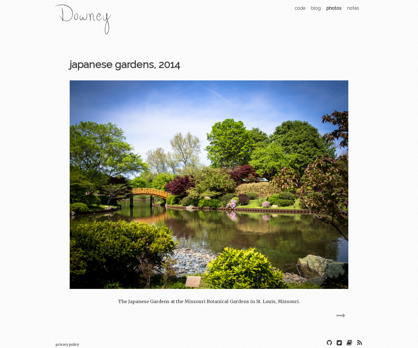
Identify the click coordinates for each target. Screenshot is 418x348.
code (300, 8)
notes (353, 8)
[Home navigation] (82, 31)
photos (334, 8)
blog (316, 8)
